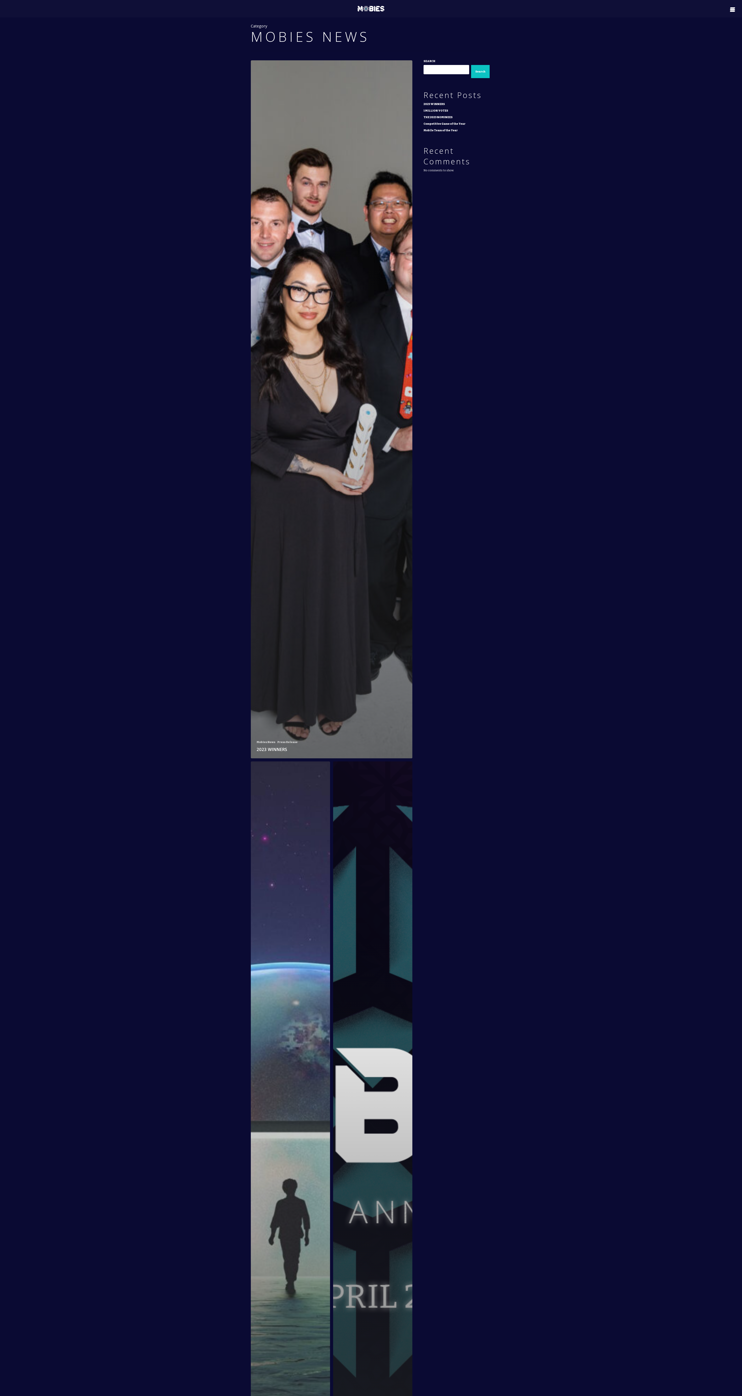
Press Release (287, 742)
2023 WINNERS (434, 104)
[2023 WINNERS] (332, 409)
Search (429, 61)
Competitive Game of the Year (444, 123)
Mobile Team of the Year (441, 130)
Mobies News (266, 742)
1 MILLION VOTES (436, 110)
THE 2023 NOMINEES (438, 117)
